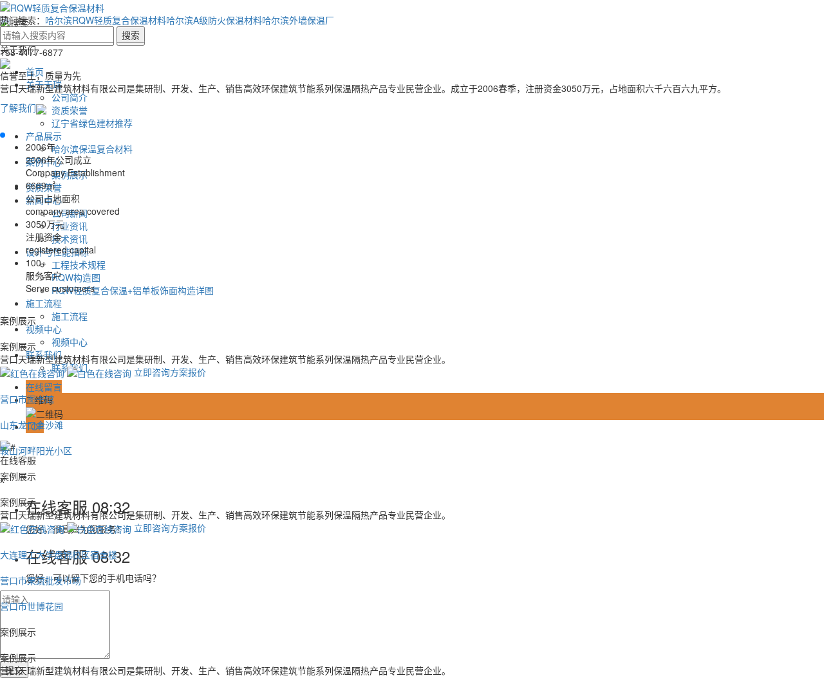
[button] (2, 135)
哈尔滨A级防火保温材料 (214, 20)
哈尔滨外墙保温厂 (298, 20)
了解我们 (18, 107)
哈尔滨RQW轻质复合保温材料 (105, 20)
